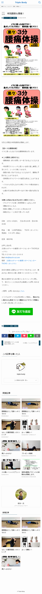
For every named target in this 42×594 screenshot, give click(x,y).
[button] (5, 336)
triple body (21, 374)
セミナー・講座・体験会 (10, 17)
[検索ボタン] (39, 2)
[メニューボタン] (2, 2)
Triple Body (21, 2)
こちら (22, 291)
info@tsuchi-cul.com (12, 257)
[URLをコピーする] (37, 336)
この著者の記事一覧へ (21, 380)
